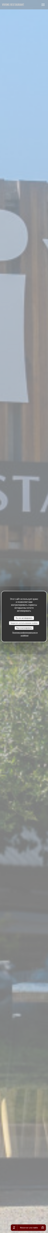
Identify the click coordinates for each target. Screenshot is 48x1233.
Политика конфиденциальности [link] (25, 632)
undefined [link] (24, 635)
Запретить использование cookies (24, 623)
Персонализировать (24, 628)
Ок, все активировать (24, 618)
